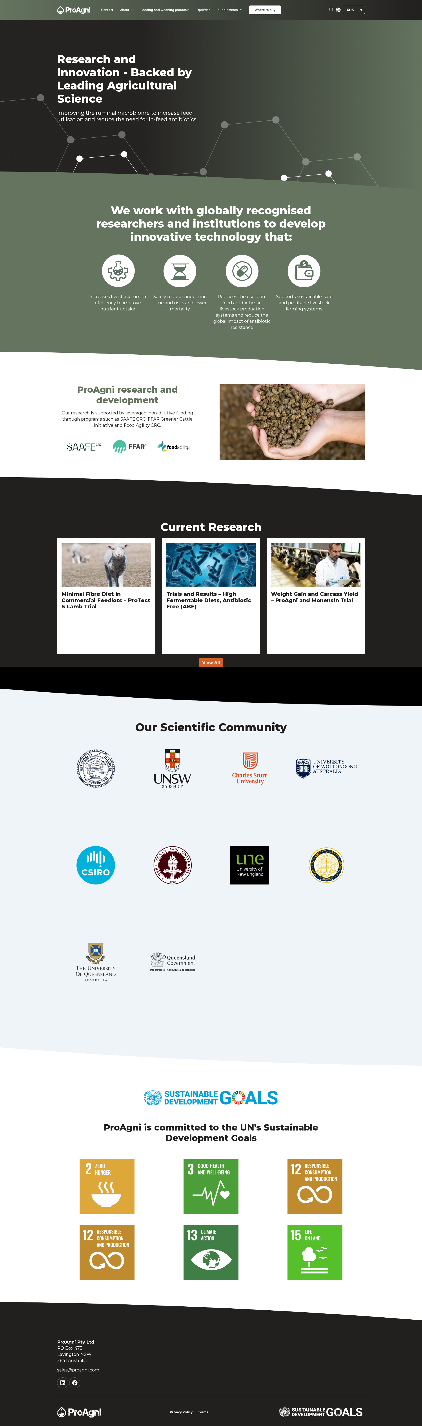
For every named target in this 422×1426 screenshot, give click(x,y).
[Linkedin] (62, 1382)
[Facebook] (74, 1382)
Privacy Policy (181, 1412)
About (124, 10)
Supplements (228, 10)
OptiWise (203, 10)
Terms (203, 1412)
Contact (107, 10)
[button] (354, 10)
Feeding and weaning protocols (165, 10)
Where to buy (265, 10)
